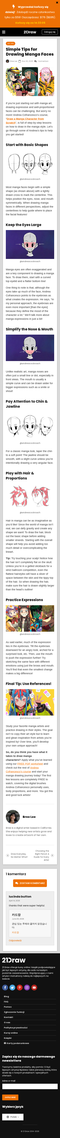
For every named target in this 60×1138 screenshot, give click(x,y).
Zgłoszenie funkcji (14, 1012)
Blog (6, 996)
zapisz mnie (10, 1097)
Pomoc (8, 1006)
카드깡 (15, 932)
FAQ (6, 1001)
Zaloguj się (49, 31)
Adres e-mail (8, 1080)
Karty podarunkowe (18, 1043)
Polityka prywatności (15, 1027)
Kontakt (8, 1017)
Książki (8, 1038)
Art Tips (10, 43)
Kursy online (11, 1032)
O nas (7, 1022)
